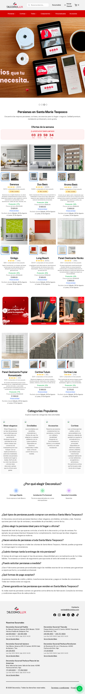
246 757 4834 (60, 634)
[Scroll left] (4, 310)
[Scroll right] (80, 310)
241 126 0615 (10, 651)
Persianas (11, 14)
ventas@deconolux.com (70, 610)
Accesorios (73, 14)
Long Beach (42, 258)
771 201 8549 (48, 651)
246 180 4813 (48, 634)
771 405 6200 (11, 670)
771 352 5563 (22, 670)
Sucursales (56, 5)
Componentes (45, 14)
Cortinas (22, 14)
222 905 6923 (11, 634)
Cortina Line (70, 372)
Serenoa (14, 184)
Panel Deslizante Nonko (71, 258)
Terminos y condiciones (60, 688)
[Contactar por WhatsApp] (80, 689)
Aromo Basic (71, 184)
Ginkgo (14, 258)
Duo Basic (42, 184)
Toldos (33, 14)
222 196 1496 (22, 634)
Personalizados (60, 14)
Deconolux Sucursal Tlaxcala (55, 627)
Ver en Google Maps (12, 639)
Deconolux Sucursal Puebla (17, 627)
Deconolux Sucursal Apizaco (17, 644)
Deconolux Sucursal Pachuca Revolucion (60, 644)
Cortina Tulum (42, 372)
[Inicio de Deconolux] (14, 5)
